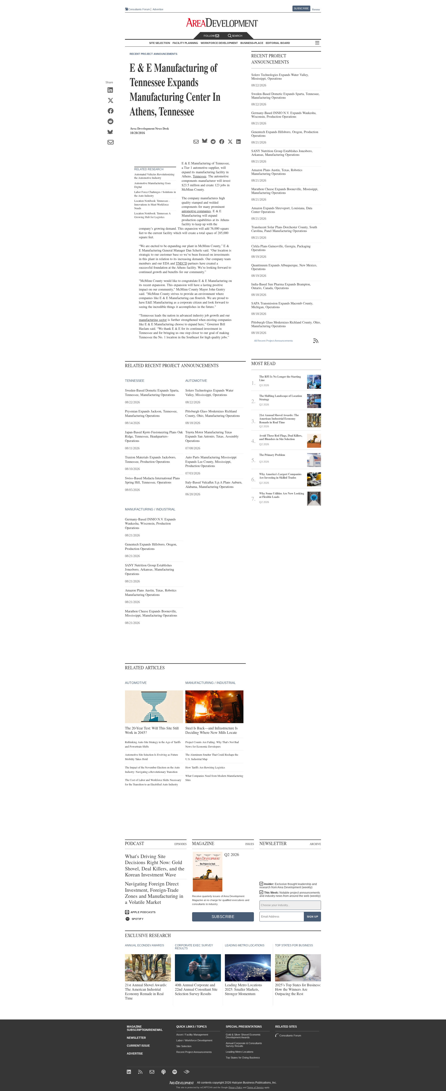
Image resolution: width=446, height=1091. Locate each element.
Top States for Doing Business (243, 1057)
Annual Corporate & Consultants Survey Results (244, 1044)
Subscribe (301, 8)
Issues (249, 844)
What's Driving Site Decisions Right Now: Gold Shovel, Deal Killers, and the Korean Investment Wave (154, 865)
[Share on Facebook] (112, 111)
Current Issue (138, 1045)
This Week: (290, 894)
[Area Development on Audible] (187, 1072)
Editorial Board (278, 43)
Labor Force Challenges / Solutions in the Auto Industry (155, 193)
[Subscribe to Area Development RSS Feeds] (141, 1072)
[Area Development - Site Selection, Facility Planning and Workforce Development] (223, 22)
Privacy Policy (235, 1087)
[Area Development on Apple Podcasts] (164, 1072)
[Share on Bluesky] (112, 132)
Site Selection (183, 1046)
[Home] (152, 1072)
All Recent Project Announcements (273, 340)
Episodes (180, 844)
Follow (209, 35)
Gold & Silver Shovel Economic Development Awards (243, 1036)
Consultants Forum (139, 9)
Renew (316, 9)
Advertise (158, 9)
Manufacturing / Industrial (150, 509)
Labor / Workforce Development (194, 1040)
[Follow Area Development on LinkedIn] (130, 1072)
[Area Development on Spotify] (175, 1072)
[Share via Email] (112, 142)
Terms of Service (255, 1087)
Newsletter (136, 1037)
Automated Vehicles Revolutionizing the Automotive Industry (154, 176)
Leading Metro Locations (239, 1051)
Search (237, 35)
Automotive (196, 380)
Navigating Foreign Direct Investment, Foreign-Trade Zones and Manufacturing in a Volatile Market (154, 893)
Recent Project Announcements (153, 53)
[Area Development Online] (181, 1082)
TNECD (181, 263)
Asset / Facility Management (192, 1034)
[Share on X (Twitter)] (112, 101)
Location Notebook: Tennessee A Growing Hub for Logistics (152, 215)
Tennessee (199, 176)
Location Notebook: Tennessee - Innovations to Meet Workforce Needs (152, 204)
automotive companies (196, 211)
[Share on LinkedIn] (112, 90)
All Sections (317, 43)
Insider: (288, 885)
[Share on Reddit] (112, 122)
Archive (315, 844)
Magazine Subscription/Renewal (145, 1028)
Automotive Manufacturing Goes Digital (152, 185)
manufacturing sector (153, 319)
